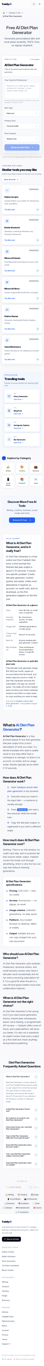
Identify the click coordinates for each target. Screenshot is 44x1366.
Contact (5, 1330)
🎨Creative (22, 1195)
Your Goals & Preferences (16, 80)
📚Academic (23, 1203)
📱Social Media (13, 1199)
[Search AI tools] (33, 4)
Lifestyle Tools (15, 13)
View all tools (10, 179)
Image (4, 1296)
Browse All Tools (20, 520)
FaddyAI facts (8, 1317)
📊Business (9, 1203)
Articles (5, 1312)
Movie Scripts (8, 1270)
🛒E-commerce (22, 1212)
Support (5, 1344)
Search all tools (13, 1239)
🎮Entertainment (22, 1208)
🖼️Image (34, 1195)
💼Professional (30, 1199)
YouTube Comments (10, 1266)
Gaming (5, 1291)
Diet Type (9, 108)
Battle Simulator (9, 1256)
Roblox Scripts (8, 1252)
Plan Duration (10, 133)
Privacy (5, 1335)
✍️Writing (10, 1195)
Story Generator (9, 1261)
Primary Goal (10, 121)
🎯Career (37, 1208)
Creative (5, 1286)
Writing (5, 1282)
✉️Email (36, 1203)
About (4, 1326)
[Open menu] (39, 4)
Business (6, 1300)
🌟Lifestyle (7, 1208)
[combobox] (22, 113)
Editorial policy (8, 1321)
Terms (4, 1339)
